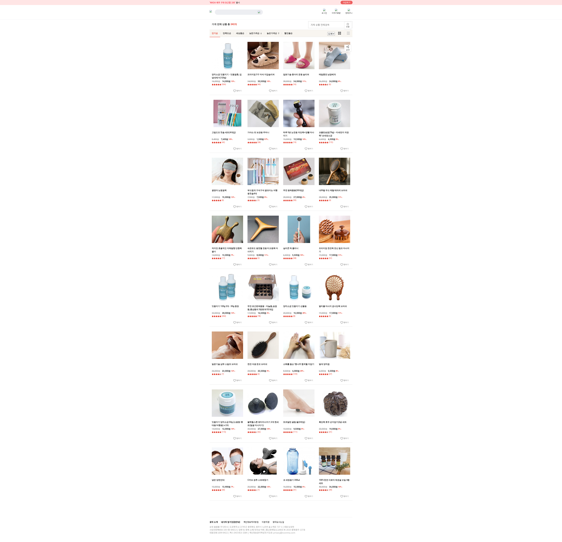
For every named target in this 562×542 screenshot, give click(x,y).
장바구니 (348, 13)
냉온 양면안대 (218, 480)
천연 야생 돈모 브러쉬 (257, 364)
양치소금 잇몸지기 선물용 (295, 306)
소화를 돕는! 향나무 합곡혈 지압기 (298, 364)
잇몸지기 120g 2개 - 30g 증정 (225, 306)
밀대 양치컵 (324, 364)
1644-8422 (223, 532)
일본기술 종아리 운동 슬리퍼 (296, 74)
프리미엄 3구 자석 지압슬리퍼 (261, 74)
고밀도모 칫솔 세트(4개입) (224, 132)
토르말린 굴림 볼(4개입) (294, 422)
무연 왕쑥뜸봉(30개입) (293, 190)
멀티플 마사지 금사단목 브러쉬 (333, 306)
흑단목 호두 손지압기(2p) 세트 (333, 422)
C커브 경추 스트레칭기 (257, 480)
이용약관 (266, 521)
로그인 (324, 13)
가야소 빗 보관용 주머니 (258, 132)
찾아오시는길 (278, 521)
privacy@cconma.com (284, 532)
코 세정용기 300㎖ (291, 480)
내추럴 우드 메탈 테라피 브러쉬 (333, 190)
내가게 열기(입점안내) (231, 521)
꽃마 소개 (214, 521)
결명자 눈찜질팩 (219, 190)
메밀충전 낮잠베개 (327, 74)
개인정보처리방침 (251, 521)
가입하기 (346, 2)
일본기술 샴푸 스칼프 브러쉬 (225, 364)
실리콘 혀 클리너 (290, 248)
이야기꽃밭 (336, 13)
